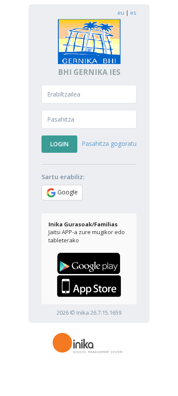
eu (121, 12)
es (133, 12)
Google (67, 192)
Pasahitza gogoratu (109, 143)
